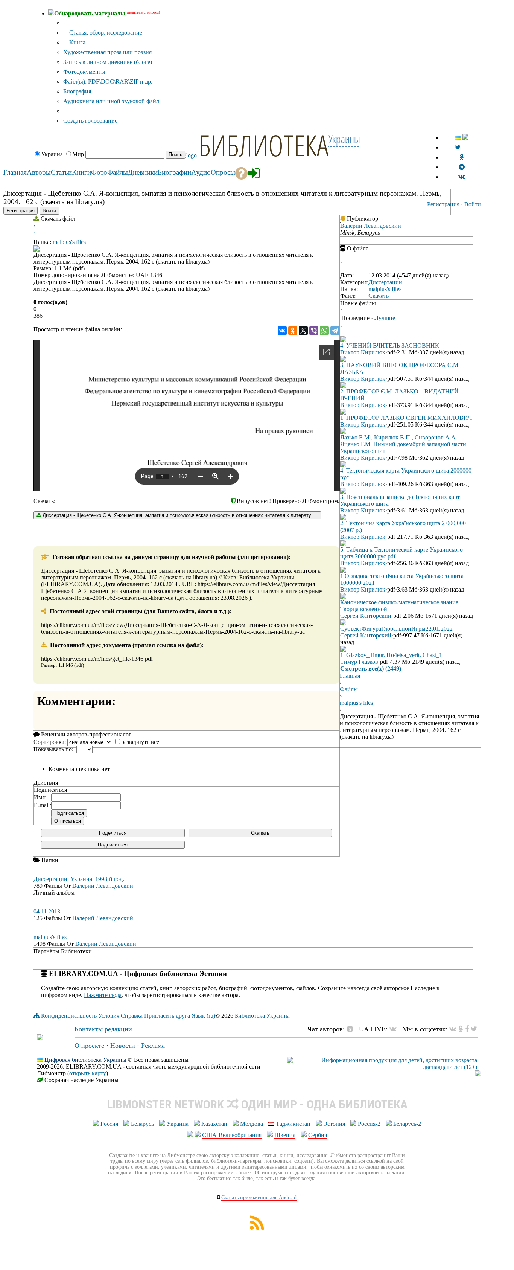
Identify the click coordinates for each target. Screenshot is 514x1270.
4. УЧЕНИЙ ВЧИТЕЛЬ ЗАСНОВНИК (389, 345)
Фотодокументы (84, 72)
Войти (472, 204)
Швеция (284, 1135)
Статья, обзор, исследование (105, 32)
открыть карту (87, 1073)
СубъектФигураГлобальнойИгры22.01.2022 (396, 628)
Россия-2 (369, 1124)
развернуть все (140, 742)
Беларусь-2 (407, 1124)
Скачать (260, 833)
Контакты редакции (103, 1029)
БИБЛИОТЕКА (263, 145)
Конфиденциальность (69, 1015)
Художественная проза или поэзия (107, 52)
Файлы (349, 689)
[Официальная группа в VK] (461, 177)
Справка (132, 1015)
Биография (77, 91)
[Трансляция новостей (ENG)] (458, 147)
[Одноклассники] (292, 330)
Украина (178, 1124)
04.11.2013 (46, 911)
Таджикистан (293, 1124)
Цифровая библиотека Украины (85, 1060)
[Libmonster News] (474, 1029)
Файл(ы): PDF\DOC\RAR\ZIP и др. (107, 81)
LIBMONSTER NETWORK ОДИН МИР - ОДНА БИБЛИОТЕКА (257, 1104)
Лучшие (384, 318)
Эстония (334, 1124)
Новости (122, 1045)
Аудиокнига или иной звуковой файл (111, 101)
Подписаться (113, 845)
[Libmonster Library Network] (478, 1074)
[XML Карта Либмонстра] (257, 1227)
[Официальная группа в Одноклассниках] (461, 157)
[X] (303, 330)
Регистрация (443, 204)
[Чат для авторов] (352, 1029)
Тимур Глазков (359, 662)
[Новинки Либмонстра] (460, 1029)
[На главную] (40, 1038)
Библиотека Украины (262, 1015)
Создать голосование (90, 120)
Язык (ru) (203, 1015)
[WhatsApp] (324, 330)
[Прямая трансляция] (394, 1029)
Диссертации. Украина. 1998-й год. (78, 879)
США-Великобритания (232, 1135)
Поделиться (112, 833)
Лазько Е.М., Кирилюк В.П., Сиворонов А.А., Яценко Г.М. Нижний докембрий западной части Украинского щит (403, 444)
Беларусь (142, 1124)
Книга (76, 42)
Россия (109, 1124)
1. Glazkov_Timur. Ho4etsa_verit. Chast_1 (391, 655)
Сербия (317, 1135)
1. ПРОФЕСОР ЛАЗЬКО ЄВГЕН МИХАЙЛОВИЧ (406, 418)
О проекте (89, 1045)
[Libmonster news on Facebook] (467, 1029)
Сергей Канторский (365, 616)
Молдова (251, 1124)
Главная (350, 675)
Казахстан (214, 1124)
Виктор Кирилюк (362, 352)
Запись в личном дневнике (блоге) (107, 62)
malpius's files (69, 242)
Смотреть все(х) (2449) (370, 668)
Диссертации (385, 282)
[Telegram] (334, 330)
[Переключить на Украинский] (458, 137)
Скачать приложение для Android (259, 1197)
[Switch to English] (465, 137)
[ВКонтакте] (282, 330)
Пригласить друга (167, 1015)
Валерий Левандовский (370, 226)
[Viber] (313, 330)
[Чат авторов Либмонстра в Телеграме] (462, 167)
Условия (108, 1015)
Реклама (153, 1045)
